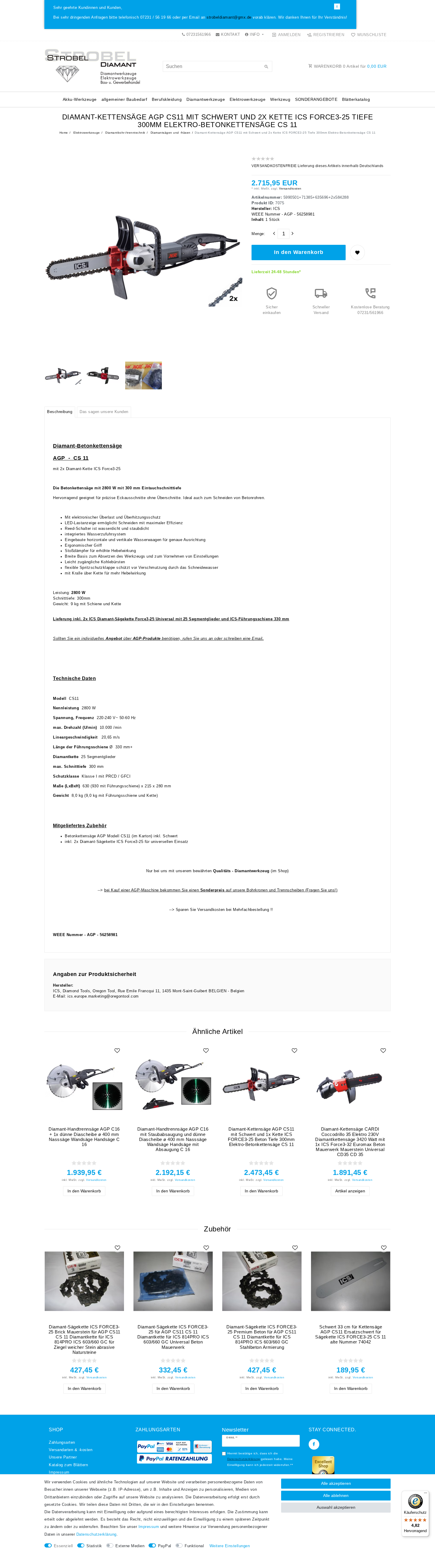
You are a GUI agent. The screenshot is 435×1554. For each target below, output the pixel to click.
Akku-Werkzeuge (80, 99)
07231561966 (198, 35)
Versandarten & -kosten (70, 1450)
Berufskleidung (167, 99)
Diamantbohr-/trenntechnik (124, 132)
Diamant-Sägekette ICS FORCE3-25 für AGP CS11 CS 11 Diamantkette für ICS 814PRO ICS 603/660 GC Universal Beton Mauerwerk (173, 1337)
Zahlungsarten (62, 1442)
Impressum (59, 1472)
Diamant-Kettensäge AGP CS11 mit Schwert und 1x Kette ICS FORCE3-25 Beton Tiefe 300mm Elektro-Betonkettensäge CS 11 (261, 1136)
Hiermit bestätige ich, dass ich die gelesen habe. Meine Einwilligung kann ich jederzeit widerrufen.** (260, 1459)
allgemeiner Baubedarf (124, 99)
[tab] (59, 412)
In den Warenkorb (298, 252)
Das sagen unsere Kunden (104, 412)
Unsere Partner (63, 1457)
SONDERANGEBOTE (316, 99)
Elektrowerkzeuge (247, 99)
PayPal (164, 1546)
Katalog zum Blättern (68, 1465)
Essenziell (63, 1546)
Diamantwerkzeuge (205, 99)
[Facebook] (314, 1444)
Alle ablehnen (336, 1495)
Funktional (194, 1546)
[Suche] (266, 67)
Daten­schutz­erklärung (96, 1534)
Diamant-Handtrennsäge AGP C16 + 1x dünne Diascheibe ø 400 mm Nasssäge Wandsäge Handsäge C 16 (84, 1136)
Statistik (94, 1546)
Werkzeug (280, 99)
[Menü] (425, 1494)
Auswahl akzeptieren (336, 1507)
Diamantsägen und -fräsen (170, 132)
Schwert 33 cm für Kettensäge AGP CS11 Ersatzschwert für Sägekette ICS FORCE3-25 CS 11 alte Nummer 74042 (350, 1334)
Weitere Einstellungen (230, 1546)
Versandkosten (290, 188)
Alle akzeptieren (336, 1483)
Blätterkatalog (356, 99)
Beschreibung (59, 412)
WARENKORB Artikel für (350, 66)
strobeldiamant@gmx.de (229, 17)
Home (63, 132)
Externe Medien (129, 1546)
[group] (84, 1083)
